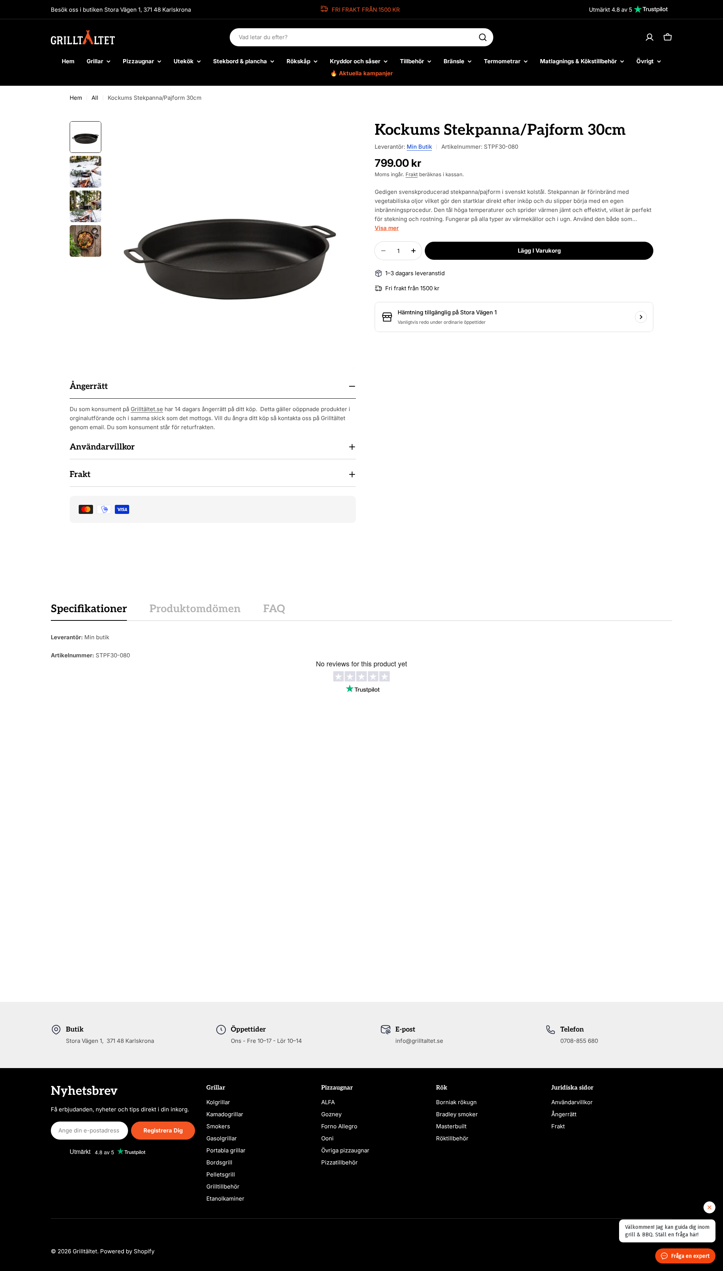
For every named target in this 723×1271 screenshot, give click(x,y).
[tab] (89, 611)
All (95, 97)
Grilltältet (85, 1251)
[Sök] (482, 37)
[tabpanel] (361, 646)
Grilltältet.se (147, 409)
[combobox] (361, 37)
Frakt (412, 174)
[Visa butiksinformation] (641, 317)
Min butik (419, 146)
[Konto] (649, 37)
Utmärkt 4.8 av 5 (610, 9)
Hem (76, 97)
